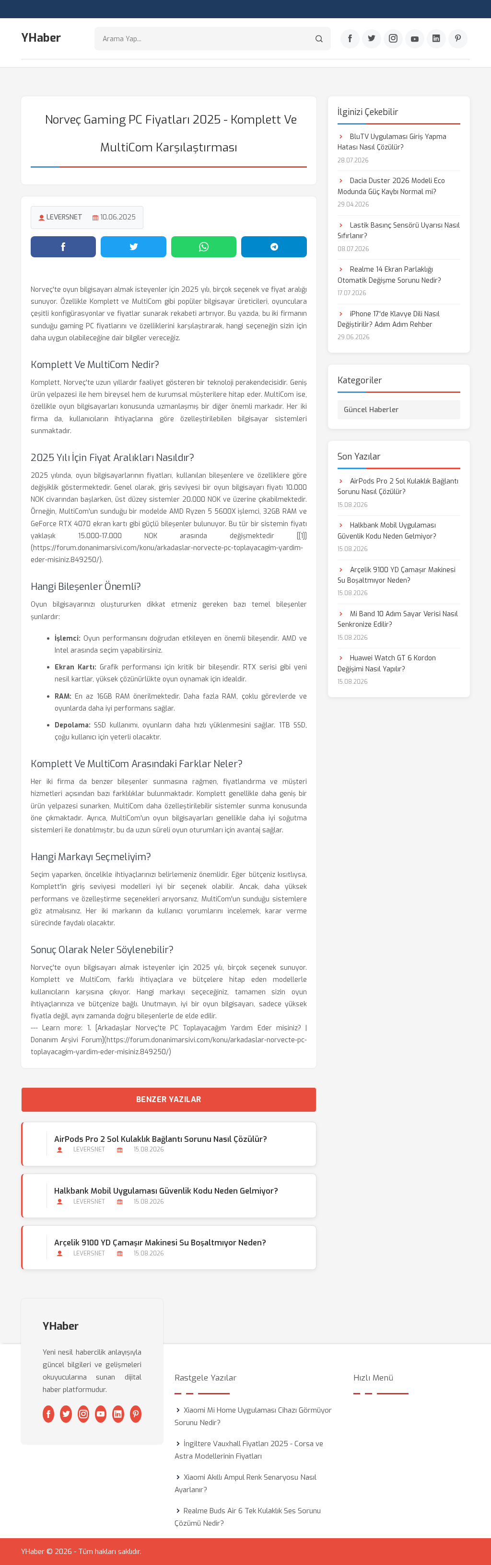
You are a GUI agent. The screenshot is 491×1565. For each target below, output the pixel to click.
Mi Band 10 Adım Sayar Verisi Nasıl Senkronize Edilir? (398, 619)
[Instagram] (393, 38)
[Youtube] (414, 38)
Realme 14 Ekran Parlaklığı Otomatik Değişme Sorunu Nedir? (389, 275)
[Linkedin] (436, 38)
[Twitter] (371, 38)
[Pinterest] (458, 38)
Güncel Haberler (371, 409)
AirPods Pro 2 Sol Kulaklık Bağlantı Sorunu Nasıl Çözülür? (160, 1139)
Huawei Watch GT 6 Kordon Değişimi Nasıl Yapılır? (387, 663)
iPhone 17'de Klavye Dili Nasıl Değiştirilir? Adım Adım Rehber (389, 319)
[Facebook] (350, 38)
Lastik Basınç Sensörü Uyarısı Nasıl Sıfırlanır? (399, 231)
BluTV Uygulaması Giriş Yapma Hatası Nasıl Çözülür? (392, 142)
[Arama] (319, 38)
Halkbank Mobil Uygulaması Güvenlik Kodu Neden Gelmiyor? (166, 1191)
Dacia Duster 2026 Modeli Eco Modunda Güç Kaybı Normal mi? (391, 186)
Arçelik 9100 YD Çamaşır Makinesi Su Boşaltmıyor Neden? (160, 1243)
